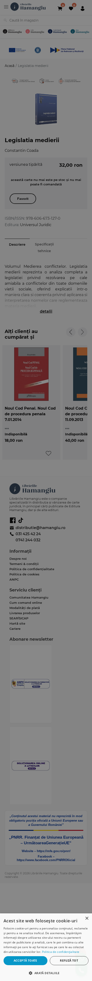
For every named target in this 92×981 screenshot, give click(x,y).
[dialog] (46, 947)
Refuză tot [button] (69, 961)
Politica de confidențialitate (60, 952)
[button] (46, 973)
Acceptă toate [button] (25, 961)
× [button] (86, 918)
